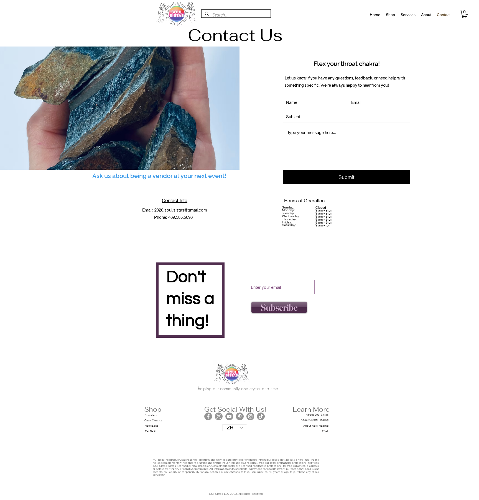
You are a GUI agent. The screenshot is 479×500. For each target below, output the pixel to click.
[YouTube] (229, 416)
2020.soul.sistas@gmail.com (180, 209)
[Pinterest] (240, 416)
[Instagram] (250, 416)
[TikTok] (261, 416)
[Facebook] (208, 416)
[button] (465, 14)
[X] (219, 416)
